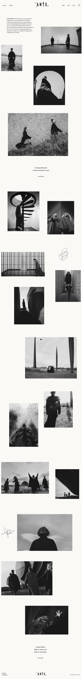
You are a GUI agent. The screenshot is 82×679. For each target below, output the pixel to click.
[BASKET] (79, 5)
